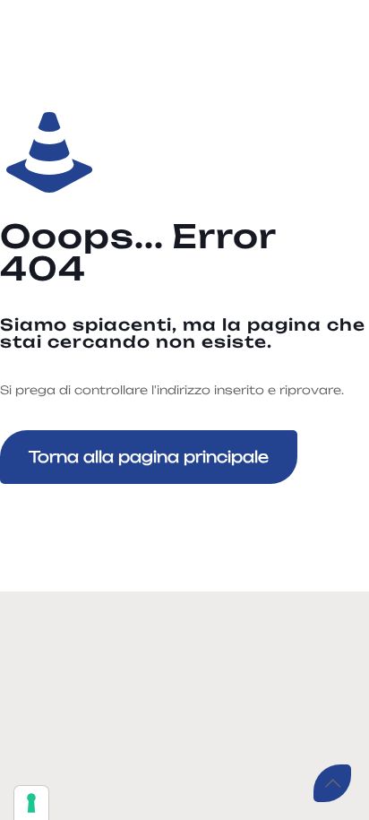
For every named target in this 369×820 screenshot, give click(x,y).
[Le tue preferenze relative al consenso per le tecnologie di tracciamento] (31, 803)
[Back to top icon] (332, 783)
